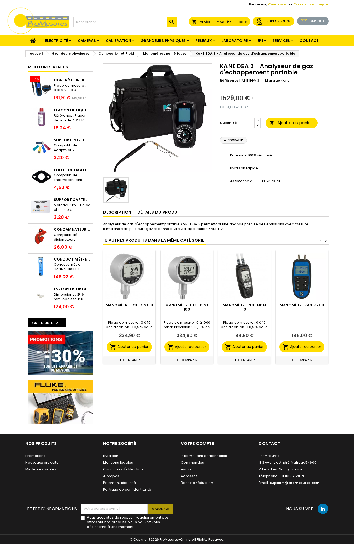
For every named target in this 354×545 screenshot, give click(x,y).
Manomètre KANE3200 (302, 305)
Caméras (87, 40)
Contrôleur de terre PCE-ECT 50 (72, 80)
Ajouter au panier (291, 123)
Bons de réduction (197, 482)
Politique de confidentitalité (127, 489)
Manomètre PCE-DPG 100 (186, 307)
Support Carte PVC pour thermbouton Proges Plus (72, 200)
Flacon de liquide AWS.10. (72, 110)
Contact (309, 40)
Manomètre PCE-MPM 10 (244, 307)
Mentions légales (118, 462)
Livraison (110, 455)
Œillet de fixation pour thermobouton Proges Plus (72, 170)
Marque (272, 80)
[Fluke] (60, 401)
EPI (260, 40)
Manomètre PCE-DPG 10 (129, 305)
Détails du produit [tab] (159, 212)
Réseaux (203, 40)
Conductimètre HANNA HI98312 (72, 259)
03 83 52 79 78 (277, 21)
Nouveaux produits (41, 462)
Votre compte (197, 443)
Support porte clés (72, 140)
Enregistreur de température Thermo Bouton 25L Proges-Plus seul (72, 289)
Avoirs (186, 469)
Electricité (56, 40)
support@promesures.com (295, 482)
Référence (229, 80)
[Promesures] (60, 353)
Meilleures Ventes (48, 67)
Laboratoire (235, 40)
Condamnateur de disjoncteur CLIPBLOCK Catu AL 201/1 (72, 229)
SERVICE (317, 21)
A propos (111, 475)
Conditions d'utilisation (123, 469)
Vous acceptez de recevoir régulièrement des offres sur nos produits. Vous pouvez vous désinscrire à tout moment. (128, 522)
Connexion (277, 4)
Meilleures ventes (40, 469)
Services (281, 40)
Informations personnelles (204, 455)
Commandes (192, 462)
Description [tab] (117, 212)
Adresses (189, 475)
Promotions (35, 455)
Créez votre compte (310, 4)
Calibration (118, 40)
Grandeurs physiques (163, 40)
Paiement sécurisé (119, 482)
